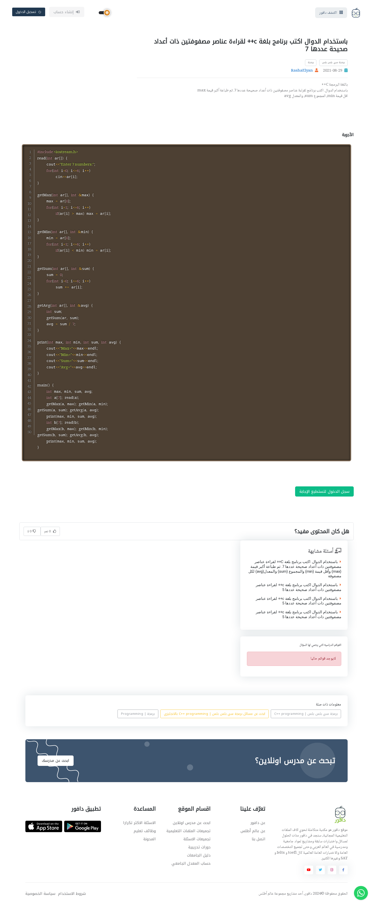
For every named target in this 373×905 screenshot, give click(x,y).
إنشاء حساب (64, 11)
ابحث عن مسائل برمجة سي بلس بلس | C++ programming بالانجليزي (214, 714)
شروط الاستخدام (72, 894)
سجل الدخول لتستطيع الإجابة (324, 491)
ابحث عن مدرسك (55, 760)
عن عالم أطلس (253, 830)
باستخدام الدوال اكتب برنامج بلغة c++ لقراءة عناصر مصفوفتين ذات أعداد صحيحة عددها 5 (298, 588)
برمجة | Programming (138, 714)
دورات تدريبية (199, 847)
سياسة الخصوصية (40, 894)
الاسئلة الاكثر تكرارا (139, 822)
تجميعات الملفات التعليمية (188, 830)
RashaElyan (302, 71)
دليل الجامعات (199, 855)
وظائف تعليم (145, 830)
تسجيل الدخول (26, 12)
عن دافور (257, 822)
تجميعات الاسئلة (197, 839)
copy (334, 149)
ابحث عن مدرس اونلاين (192, 822)
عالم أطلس (266, 894)
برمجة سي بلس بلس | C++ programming (306, 714)
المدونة (149, 839)
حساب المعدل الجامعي (191, 863)
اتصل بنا (258, 839)
